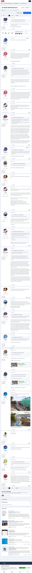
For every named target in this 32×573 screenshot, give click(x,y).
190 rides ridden (3, 28)
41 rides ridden (3, 403)
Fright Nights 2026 (11, 531)
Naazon (5, 70)
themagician (5, 152)
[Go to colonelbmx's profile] (5, 476)
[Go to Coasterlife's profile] (5, 19)
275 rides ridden (3, 360)
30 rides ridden (3, 172)
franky (21, 231)
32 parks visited (3, 322)
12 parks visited (3, 382)
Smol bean (5, 436)
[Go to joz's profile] (21, 33)
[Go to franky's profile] (5, 214)
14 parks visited (3, 48)
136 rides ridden (3, 383)
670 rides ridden (3, 485)
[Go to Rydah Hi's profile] (5, 394)
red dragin (5, 165)
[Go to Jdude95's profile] (5, 336)
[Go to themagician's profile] (2, 10)
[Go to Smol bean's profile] (5, 434)
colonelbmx (5, 479)
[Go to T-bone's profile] (5, 54)
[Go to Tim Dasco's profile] (5, 461)
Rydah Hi (5, 450)
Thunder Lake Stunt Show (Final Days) (15, 539)
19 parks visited (3, 221)
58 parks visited (3, 484)
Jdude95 (5, 339)
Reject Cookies (28, 567)
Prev (3, 15)
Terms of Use (12, 567)
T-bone (5, 56)
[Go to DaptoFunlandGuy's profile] (17, 33)
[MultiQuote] (11, 28)
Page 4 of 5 (17, 15)
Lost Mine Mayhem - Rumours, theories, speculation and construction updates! (18, 548)
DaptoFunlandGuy (5, 119)
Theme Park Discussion (11, 520)
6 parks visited (3, 402)
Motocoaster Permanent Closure (14, 512)
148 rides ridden (3, 126)
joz (5, 179)
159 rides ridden (3, 49)
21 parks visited (3, 183)
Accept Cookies (23, 567)
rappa (5, 108)
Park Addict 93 (5, 354)
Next (12, 15)
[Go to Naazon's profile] (19, 33)
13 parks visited (3, 469)
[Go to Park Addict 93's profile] (5, 352)
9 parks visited (3, 171)
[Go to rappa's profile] (5, 105)
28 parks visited (3, 27)
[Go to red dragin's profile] (5, 163)
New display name (10, 522)
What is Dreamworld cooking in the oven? (15, 521)
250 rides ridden (3, 297)
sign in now (19, 492)
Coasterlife (5, 22)
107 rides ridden (3, 470)
